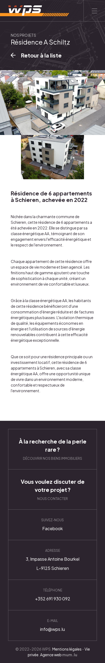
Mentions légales (67, 649)
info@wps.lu (52, 625)
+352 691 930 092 (52, 595)
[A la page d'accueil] (34, 10)
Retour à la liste (41, 55)
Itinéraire (52, 560)
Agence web (51, 654)
